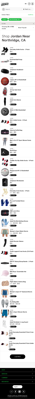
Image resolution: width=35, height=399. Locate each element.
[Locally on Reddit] (11, 391)
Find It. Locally (29, 9)
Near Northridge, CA (14, 19)
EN (25, 3)
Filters (4, 23)
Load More (17, 356)
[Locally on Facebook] (15, 391)
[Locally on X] (23, 391)
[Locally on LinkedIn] (19, 391)
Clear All (30, 14)
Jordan (4, 19)
